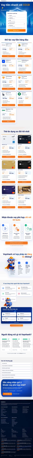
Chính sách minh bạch (14, 411)
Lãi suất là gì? (24, 430)
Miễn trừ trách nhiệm (25, 412)
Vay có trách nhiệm (25, 410)
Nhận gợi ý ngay (6, 393)
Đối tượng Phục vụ (3, 412)
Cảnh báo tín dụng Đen (25, 411)
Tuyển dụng (2, 414)
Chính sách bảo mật (3, 419)
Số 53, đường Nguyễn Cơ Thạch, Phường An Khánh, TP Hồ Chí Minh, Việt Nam (23, 455)
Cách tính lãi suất (24, 431)
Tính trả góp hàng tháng (14, 422)
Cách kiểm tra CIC (3, 431)
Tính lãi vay (13, 420)
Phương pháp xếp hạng (14, 412)
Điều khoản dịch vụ (3, 420)
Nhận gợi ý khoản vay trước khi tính (16, 325)
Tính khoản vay (13, 419)
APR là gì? (13, 430)
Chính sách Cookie (3, 421)
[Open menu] (31, 1)
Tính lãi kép (13, 421)
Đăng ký (8, 72)
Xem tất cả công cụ (16, 322)
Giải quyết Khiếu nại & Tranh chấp (5, 423)
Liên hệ (2, 413)
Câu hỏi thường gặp (3, 415)
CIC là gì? (2, 430)
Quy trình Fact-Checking (14, 410)
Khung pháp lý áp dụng (3, 422)
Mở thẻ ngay (8, 156)
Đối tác (2, 410)
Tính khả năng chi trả (14, 423)
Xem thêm (2, 441)
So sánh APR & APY (14, 431)
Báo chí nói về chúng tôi (4, 411)
